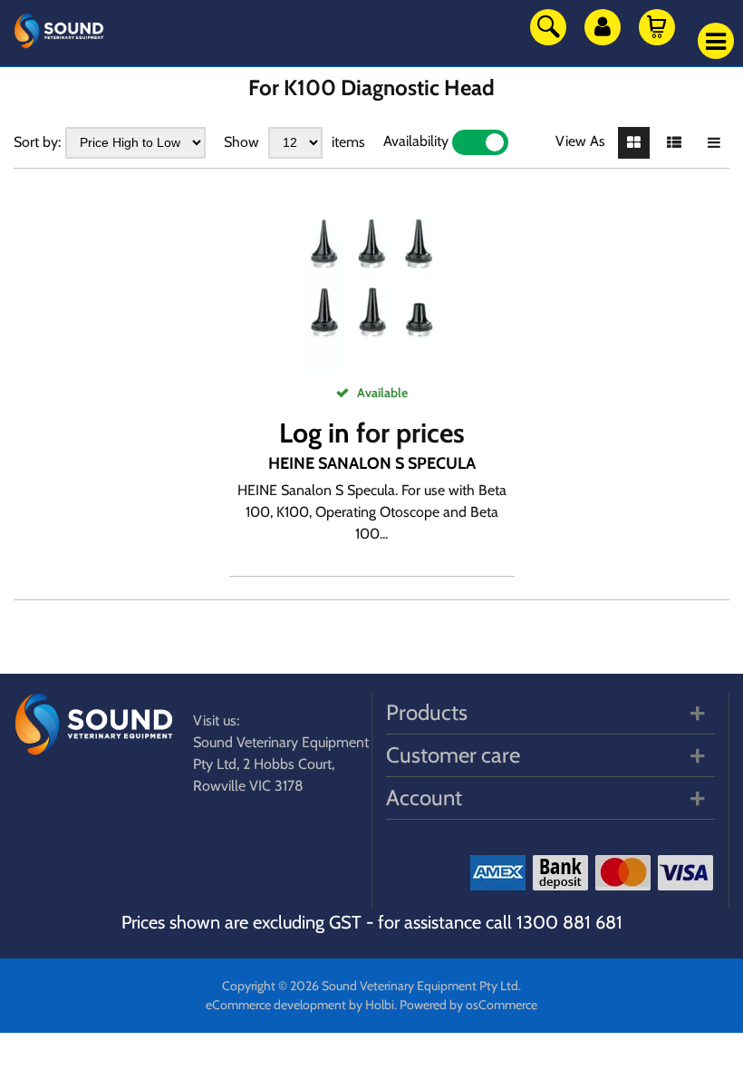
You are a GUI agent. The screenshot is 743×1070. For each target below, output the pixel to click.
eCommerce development (276, 1005)
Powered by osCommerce (468, 1005)
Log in (314, 433)
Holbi (379, 1005)
